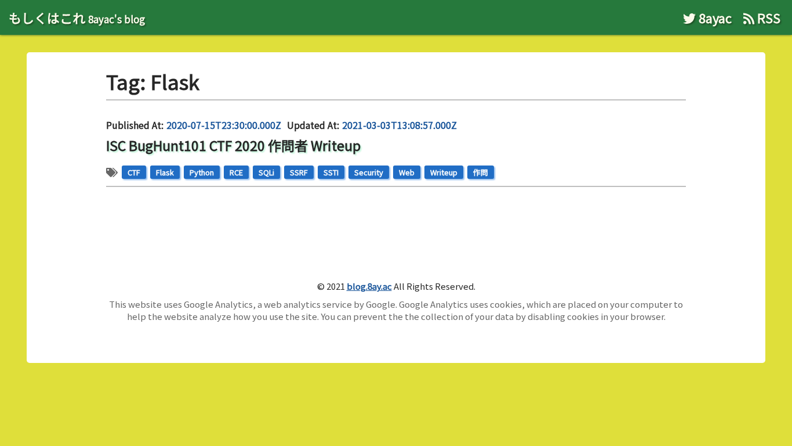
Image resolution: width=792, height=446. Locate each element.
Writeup (443, 172)
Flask (165, 172)
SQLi (266, 172)
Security (368, 172)
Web (407, 172)
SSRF (299, 172)
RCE (236, 172)
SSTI (331, 172)
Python (202, 172)
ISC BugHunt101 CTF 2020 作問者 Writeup (233, 145)
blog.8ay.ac (369, 286)
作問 (480, 172)
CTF (134, 172)
